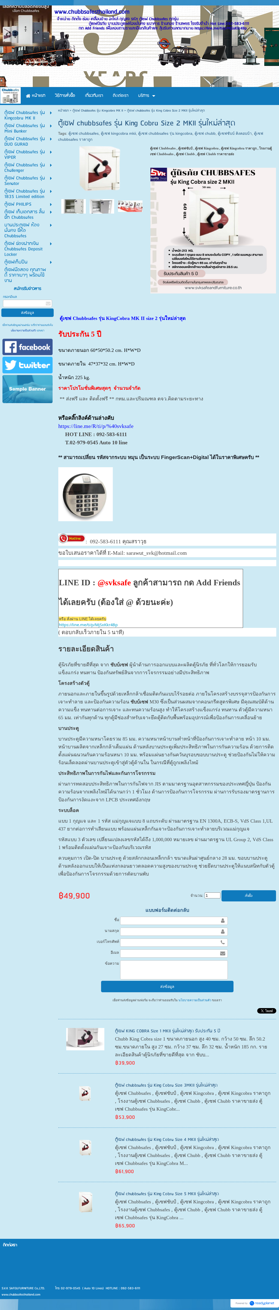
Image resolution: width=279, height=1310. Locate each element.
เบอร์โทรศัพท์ (108, 941)
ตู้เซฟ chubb (205, 133)
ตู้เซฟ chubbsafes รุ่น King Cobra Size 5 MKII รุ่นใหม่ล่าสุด (167, 1194)
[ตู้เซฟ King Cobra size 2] (73, 205)
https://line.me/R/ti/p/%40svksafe (96, 426)
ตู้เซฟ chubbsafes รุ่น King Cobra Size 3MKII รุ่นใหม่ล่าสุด (166, 1085)
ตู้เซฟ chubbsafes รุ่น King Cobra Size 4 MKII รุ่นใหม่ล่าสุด (167, 1139)
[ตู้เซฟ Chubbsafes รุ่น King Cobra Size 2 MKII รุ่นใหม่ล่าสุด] (130, 205)
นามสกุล (112, 930)
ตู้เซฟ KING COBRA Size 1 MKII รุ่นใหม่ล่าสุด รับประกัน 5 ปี (167, 1031)
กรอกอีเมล (10, 297)
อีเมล (115, 952)
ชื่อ (116, 920)
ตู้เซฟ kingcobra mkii (118, 133)
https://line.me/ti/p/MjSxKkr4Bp (88, 624)
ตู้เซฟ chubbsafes (83, 133)
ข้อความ (112, 963)
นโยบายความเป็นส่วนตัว (24, 330)
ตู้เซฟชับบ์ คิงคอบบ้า (235, 133)
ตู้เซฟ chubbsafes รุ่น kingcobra (165, 133)
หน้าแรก (63, 110)
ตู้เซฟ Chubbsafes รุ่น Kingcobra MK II (97, 110)
